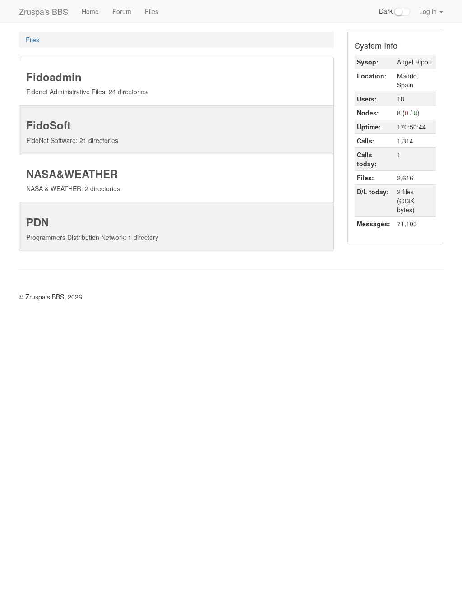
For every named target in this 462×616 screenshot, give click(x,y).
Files (151, 11)
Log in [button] (429, 11)
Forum (121, 11)
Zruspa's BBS (43, 11)
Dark (386, 10)
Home (90, 11)
